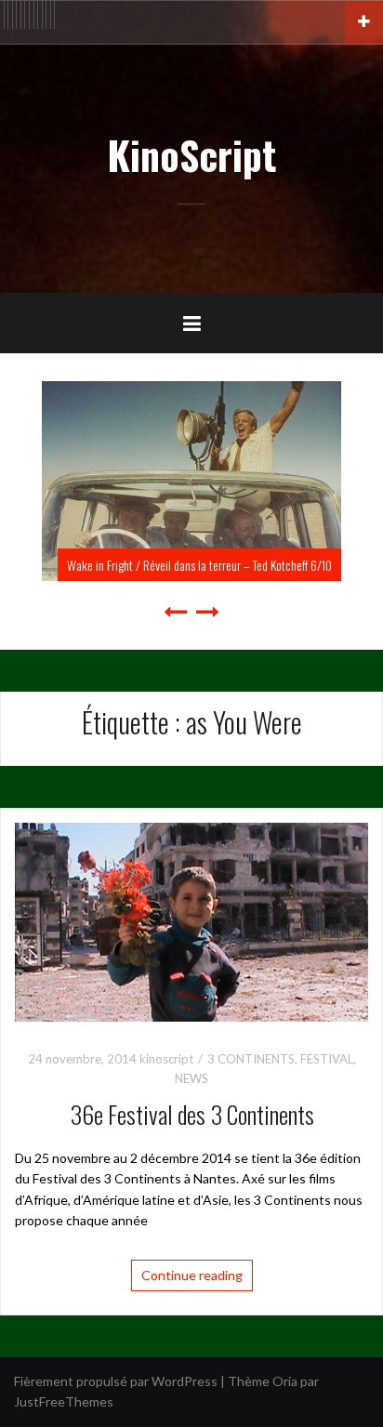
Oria (284, 1381)
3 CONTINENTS (251, 1058)
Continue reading (192, 1275)
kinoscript (166, 1058)
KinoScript (191, 154)
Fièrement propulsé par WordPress (116, 1381)
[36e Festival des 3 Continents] (191, 921)
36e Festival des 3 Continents (192, 1114)
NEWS (191, 1078)
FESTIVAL (326, 1058)
